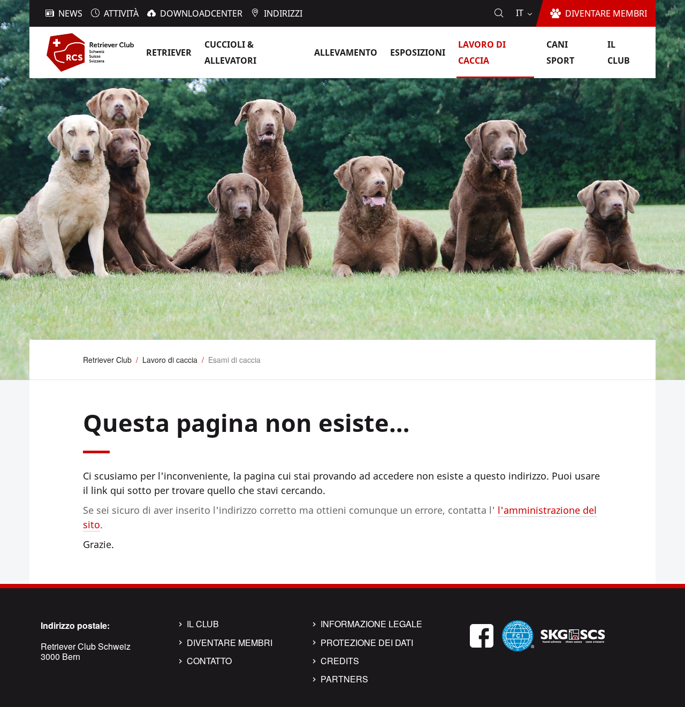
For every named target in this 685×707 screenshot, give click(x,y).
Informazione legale (371, 624)
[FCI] (518, 634)
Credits (340, 661)
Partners (344, 679)
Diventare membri (229, 643)
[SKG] (573, 634)
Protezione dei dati (367, 643)
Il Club (203, 624)
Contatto (209, 661)
